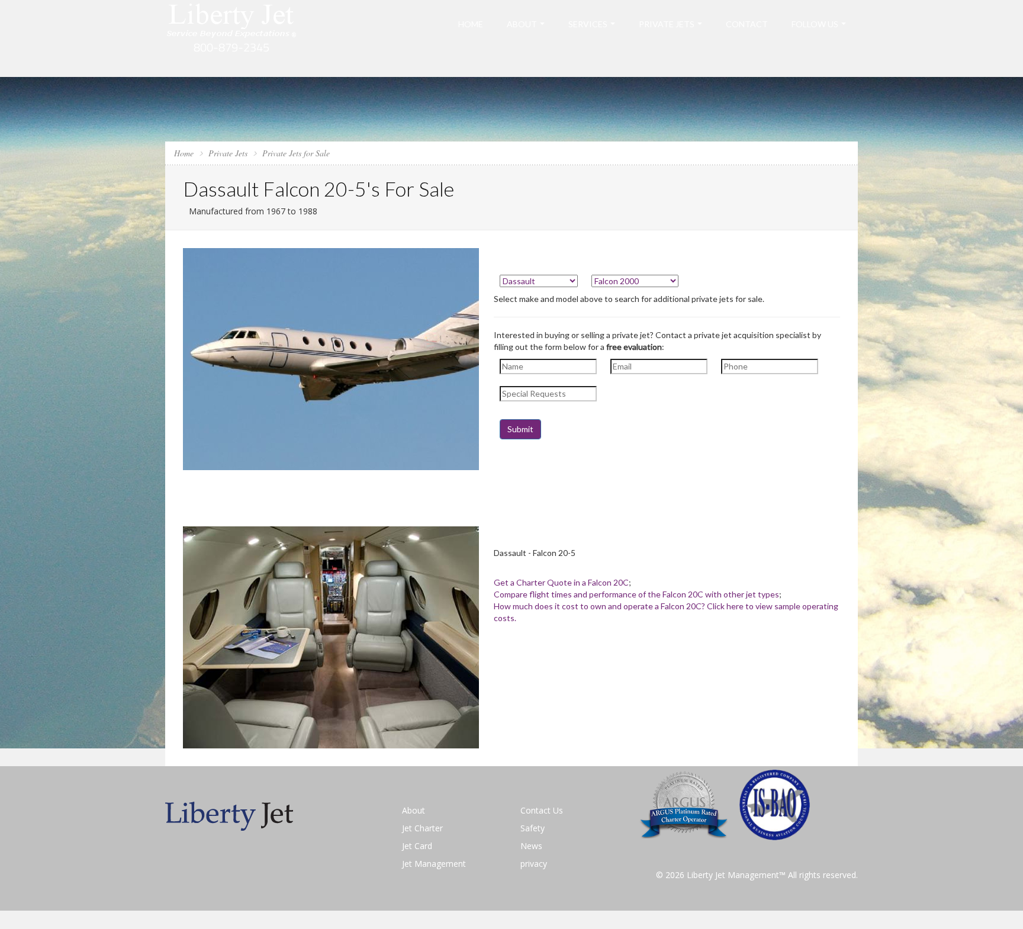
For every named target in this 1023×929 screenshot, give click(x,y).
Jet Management (434, 863)
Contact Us (541, 810)
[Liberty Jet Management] (231, 38)
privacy (533, 863)
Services (587, 24)
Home (470, 24)
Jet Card (417, 845)
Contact (747, 24)
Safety (532, 828)
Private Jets (666, 24)
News (531, 845)
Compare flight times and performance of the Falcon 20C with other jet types (636, 594)
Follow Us (815, 24)
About (522, 24)
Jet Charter (422, 828)
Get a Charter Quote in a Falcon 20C (561, 582)
